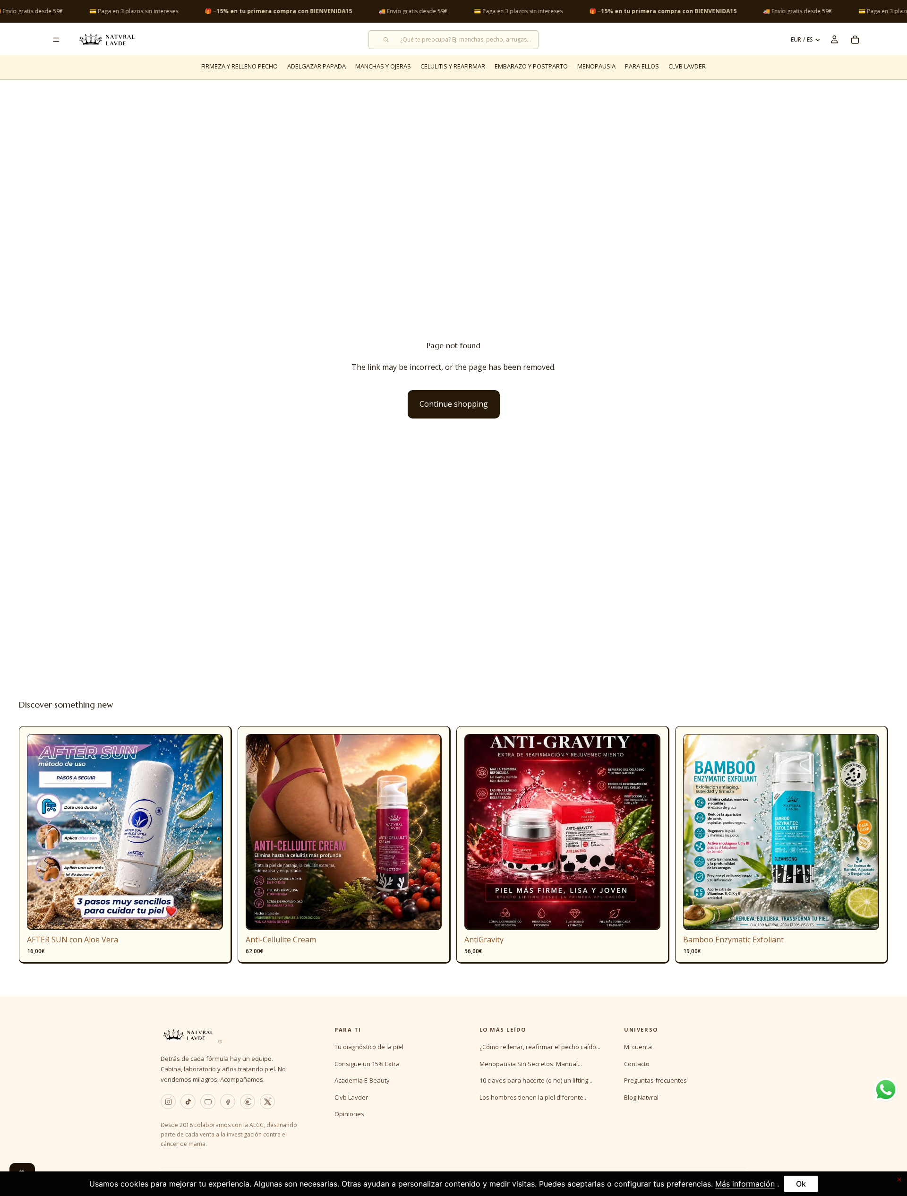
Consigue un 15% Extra (367, 1063)
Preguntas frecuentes (655, 1080)
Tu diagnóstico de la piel (368, 1046)
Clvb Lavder (351, 1097)
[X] (267, 1101)
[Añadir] (208, 915)
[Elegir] (427, 915)
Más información (745, 1183)
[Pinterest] (247, 1101)
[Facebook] (227, 1101)
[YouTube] (207, 1101)
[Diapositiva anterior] (41, 832)
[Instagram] (168, 1101)
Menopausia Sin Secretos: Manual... (530, 1063)
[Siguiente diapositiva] (209, 832)
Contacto (637, 1063)
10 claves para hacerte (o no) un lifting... (535, 1080)
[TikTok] (188, 1101)
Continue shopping (453, 404)
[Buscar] (453, 39)
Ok (801, 1183)
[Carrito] (855, 39)
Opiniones (349, 1114)
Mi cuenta (638, 1046)
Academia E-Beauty (362, 1080)
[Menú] (56, 40)
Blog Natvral (641, 1097)
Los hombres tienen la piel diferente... (533, 1097)
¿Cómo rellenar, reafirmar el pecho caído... (539, 1046)
